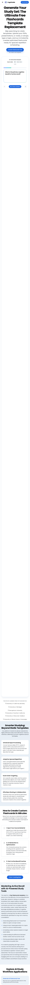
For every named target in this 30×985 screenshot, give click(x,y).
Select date (19, 62)
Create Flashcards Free (15, 49)
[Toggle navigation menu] (2, 2)
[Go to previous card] (4, 86)
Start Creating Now (15, 877)
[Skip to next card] (25, 86)
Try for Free (25, 2)
